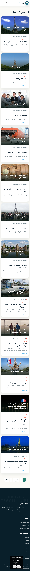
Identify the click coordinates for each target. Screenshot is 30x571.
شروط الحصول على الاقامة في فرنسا (15, 41)
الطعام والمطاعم (24, 528)
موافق (17, 567)
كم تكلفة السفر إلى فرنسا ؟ (18, 382)
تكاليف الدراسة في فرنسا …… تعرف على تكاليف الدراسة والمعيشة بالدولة (15, 421)
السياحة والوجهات (24, 522)
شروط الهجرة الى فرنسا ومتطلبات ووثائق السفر (16, 462)
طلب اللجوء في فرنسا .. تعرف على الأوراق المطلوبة (16, 344)
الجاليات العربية (25, 555)
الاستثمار (27, 552)
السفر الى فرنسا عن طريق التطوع (16, 228)
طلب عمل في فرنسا (21, 115)
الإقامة (27, 543)
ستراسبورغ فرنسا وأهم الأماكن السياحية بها (17, 266)
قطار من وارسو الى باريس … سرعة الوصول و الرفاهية (16, 305)
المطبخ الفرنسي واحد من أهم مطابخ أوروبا (15, 190)
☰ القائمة (4, 3)
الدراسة (27, 537)
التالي (6, 480)
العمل (27, 540)
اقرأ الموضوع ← (23, 49)
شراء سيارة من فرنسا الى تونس (17, 152)
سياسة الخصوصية (16, 565)
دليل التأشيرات (25, 525)
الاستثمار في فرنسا (21, 78)
